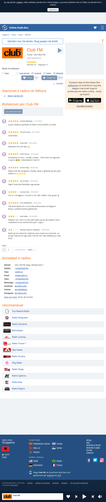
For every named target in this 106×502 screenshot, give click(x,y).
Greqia (59, 443)
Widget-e (64, 483)
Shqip (7, 73)
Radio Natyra (18, 388)
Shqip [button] (4, 457)
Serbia (59, 448)
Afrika (88, 440)
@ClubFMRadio (21, 289)
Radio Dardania (19, 324)
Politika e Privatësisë (42, 483)
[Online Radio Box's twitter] (95, 460)
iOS (59, 475)
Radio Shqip (18, 369)
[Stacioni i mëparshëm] (76, 496)
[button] (84, 496)
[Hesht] (100, 496)
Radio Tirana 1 (19, 343)
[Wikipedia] (58, 73)
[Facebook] (36, 73)
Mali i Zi (36, 448)
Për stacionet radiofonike (79, 483)
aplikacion (73, 85)
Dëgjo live (51, 77)
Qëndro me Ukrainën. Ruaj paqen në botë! (32, 41)
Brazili (59, 461)
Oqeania (89, 452)
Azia (88, 442)
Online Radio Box (18, 27)
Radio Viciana (18, 356)
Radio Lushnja (19, 337)
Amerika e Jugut (93, 447)
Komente (55, 483)
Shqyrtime (42, 65)
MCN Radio (17, 330)
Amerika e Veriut (93, 445)
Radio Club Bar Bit (15, 96)
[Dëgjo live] (60, 50)
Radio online (8, 441)
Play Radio (17, 362)
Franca (59, 465)
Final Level (14, 485)
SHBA (35, 461)
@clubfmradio (21, 286)
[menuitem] (4, 250)
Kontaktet (59, 83)
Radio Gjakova (19, 375)
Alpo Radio (17, 349)
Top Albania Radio (20, 311)
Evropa (89, 450)
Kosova (36, 452)
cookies (19, 2)
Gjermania (37, 465)
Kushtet (30, 483)
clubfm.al (19, 272)
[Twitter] (47, 73)
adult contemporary (34, 58)
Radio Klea (17, 382)
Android (50, 475)
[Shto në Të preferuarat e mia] (68, 496)
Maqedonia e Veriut (41, 443)
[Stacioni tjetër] (93, 496)
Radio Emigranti (20, 317)
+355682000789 (21, 268)
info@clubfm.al (21, 275)
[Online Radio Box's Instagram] (102, 460)
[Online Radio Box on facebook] (88, 460)
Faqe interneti (24, 73)
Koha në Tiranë (10, 297)
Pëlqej (29, 77)
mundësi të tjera (85, 106)
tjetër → (31, 249)
